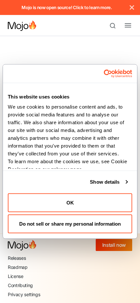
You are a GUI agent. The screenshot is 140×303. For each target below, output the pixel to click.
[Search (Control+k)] (115, 26)
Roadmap (18, 267)
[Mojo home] (22, 245)
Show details (104, 182)
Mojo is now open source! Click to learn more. (66, 7)
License (15, 276)
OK (70, 202)
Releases (17, 258)
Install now (114, 245)
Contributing (20, 285)
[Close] (132, 7)
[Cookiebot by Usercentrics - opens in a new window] (103, 74)
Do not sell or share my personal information (70, 224)
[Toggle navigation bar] (122, 25)
